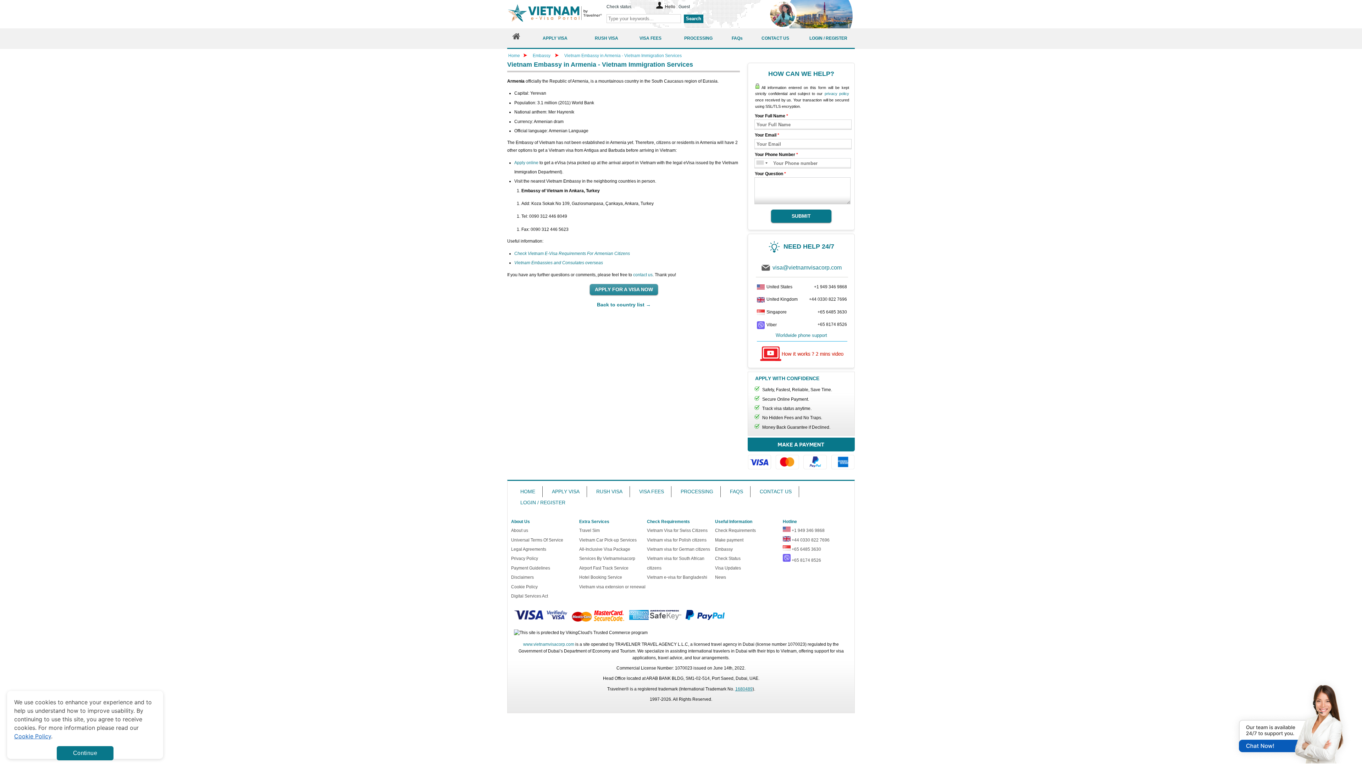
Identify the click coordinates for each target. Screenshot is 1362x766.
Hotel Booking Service (600, 577)
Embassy (542, 55)
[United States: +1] (759, 163)
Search (693, 18)
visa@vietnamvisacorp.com (807, 268)
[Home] (516, 38)
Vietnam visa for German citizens (678, 549)
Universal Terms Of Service (537, 540)
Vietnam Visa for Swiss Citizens (677, 530)
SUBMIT (801, 216)
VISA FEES (651, 491)
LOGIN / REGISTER (542, 502)
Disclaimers (522, 577)
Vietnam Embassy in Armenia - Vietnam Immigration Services (623, 55)
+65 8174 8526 (832, 324)
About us (519, 530)
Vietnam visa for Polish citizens (677, 540)
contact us (643, 274)
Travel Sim (589, 530)
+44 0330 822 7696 (828, 299)
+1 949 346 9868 (830, 286)
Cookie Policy (524, 586)
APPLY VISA (566, 491)
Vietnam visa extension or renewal (612, 586)
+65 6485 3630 (832, 312)
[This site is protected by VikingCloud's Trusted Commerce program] (581, 632)
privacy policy (837, 93)
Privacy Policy (524, 558)
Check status (619, 6)
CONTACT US (776, 491)
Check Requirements (735, 530)
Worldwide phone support (801, 335)
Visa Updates (728, 568)
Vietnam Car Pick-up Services (608, 540)
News (720, 577)
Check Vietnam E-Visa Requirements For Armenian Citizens (572, 253)
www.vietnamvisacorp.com (548, 644)
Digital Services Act (529, 596)
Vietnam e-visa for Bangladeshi (677, 577)
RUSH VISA (609, 491)
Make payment (729, 540)
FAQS (736, 491)
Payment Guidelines (530, 568)
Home (514, 55)
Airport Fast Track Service (604, 568)
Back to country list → (624, 304)
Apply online (526, 162)
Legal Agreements (528, 549)
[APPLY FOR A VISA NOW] (624, 289)
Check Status (728, 558)
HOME (527, 491)
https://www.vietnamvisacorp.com (554, 14)
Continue (85, 753)
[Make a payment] (801, 457)
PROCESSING (697, 491)
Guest (684, 6)
